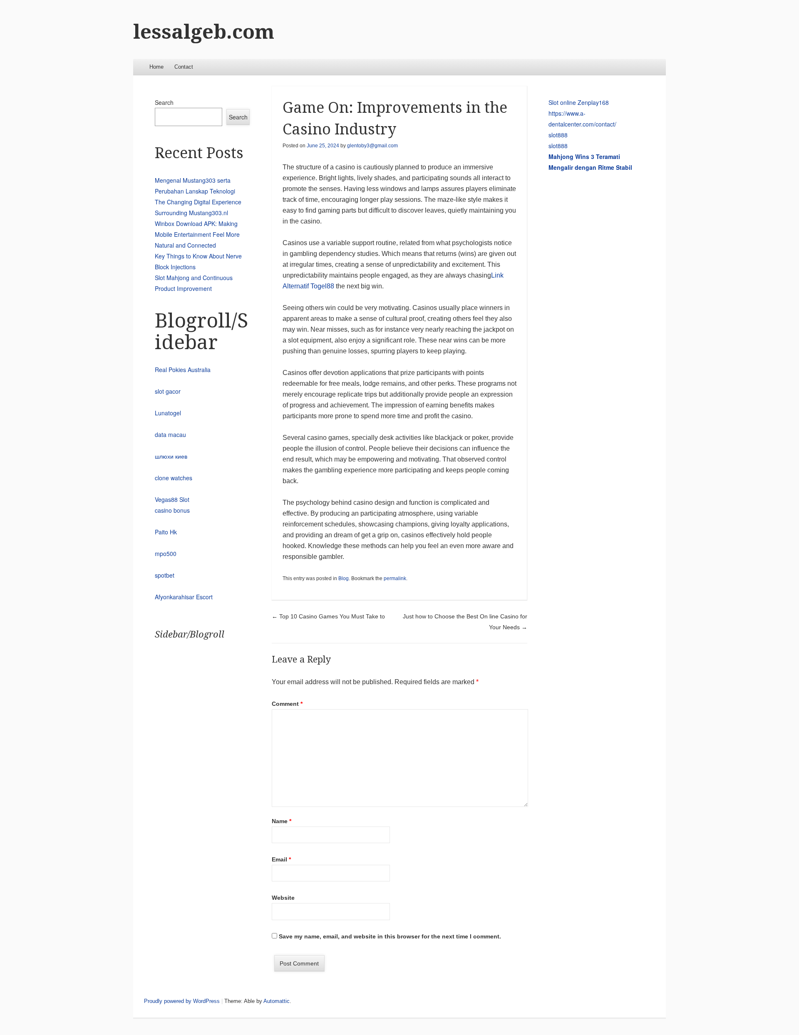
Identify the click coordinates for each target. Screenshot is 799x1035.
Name (281, 821)
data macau (170, 434)
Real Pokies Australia (183, 369)
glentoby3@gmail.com (372, 146)
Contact (183, 67)
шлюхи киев (171, 456)
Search (164, 102)
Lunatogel (168, 413)
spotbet (164, 575)
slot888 (558, 135)
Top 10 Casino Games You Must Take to (328, 616)
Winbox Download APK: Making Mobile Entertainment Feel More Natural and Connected (197, 234)
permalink (395, 578)
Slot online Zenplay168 (578, 102)
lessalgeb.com (203, 32)
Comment (287, 703)
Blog (343, 578)
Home (156, 67)
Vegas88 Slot (172, 499)
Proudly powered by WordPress (182, 1001)
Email (281, 859)
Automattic (276, 1001)
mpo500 (165, 553)
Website (283, 897)
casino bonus (172, 510)
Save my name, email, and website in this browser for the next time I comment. (390, 936)
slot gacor (168, 391)
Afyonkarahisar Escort (184, 597)
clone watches (173, 478)
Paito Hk (166, 532)
